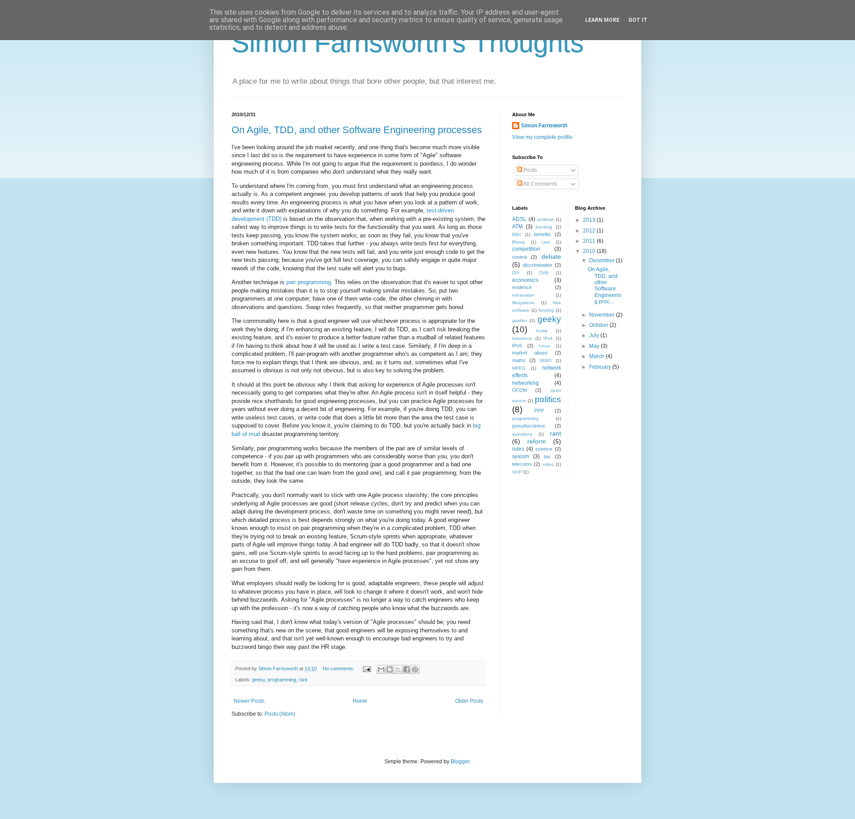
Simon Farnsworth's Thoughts (408, 43)
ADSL (519, 219)
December (602, 260)
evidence (522, 287)
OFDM (519, 390)
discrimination (537, 265)
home (542, 330)
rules (518, 449)
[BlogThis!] (389, 669)
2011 (590, 241)
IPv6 (517, 345)
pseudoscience (528, 425)
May (595, 346)
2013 (590, 220)
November (602, 315)
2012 (590, 231)
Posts (529, 170)
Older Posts (469, 701)
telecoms (522, 464)
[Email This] (381, 669)
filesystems (523, 302)
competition (526, 249)
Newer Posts (249, 701)
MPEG (518, 368)
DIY (516, 272)
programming (282, 679)
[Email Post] (366, 668)
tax (547, 456)
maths (518, 360)
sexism (520, 456)
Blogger (460, 761)
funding (546, 310)
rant (303, 679)
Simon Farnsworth (544, 125)
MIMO (546, 360)
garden (519, 320)
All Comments (539, 184)
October (599, 325)
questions (522, 434)
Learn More (602, 20)
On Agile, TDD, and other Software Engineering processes (357, 129)
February (600, 367)
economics (525, 280)
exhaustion (523, 295)
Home (360, 701)
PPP (539, 410)
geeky (258, 679)
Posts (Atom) (280, 714)
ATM (517, 227)
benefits (542, 234)
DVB (544, 272)
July (594, 335)
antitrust (545, 219)
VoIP (517, 471)
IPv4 (548, 338)
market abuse (530, 352)
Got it (637, 20)
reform (536, 441)
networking (525, 383)
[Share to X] (398, 669)
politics (548, 399)
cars (546, 242)
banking (544, 226)
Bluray (518, 242)
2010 (590, 251)
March (597, 356)
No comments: (339, 668)
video (548, 464)
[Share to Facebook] (406, 669)
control (519, 257)
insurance (522, 338)
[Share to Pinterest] (415, 669)
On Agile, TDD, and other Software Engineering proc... (604, 285)
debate (551, 256)
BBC (516, 234)
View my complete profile (542, 137)
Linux (544, 345)
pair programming (308, 282)
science (543, 449)
